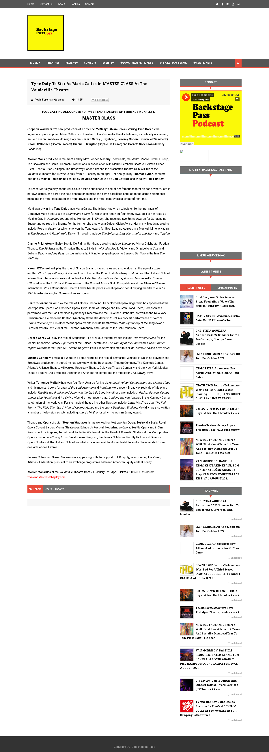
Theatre (52, 62)
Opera (48, 489)
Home (30, 4)
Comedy (89, 62)
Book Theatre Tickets (138, 62)
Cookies (75, 4)
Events (107, 62)
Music (34, 62)
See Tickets (204, 62)
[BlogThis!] (96, 100)
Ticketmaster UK (174, 62)
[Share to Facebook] (103, 100)
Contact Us (46, 4)
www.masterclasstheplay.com (46, 477)
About (61, 4)
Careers (89, 4)
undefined (236, 519)
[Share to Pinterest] (107, 100)
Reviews (71, 62)
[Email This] (93, 100)
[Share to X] (100, 100)
